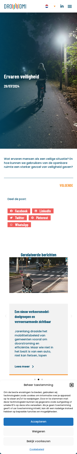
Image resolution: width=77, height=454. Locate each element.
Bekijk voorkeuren (38, 441)
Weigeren (38, 431)
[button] (71, 385)
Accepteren (38, 421)
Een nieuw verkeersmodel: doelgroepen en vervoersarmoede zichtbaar (33, 316)
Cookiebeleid (37, 449)
